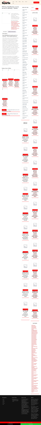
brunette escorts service (25, 25)
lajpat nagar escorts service (25, 72)
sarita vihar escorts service (25, 98)
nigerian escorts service (25, 85)
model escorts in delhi (25, 411)
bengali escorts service (25, 15)
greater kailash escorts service (25, 46)
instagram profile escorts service (25, 65)
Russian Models (23, 422)
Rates (23, 1)
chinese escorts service (25, 33)
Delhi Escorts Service (34, 357)
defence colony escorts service (25, 38)
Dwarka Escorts (34, 327)
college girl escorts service (25, 36)
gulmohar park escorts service (25, 51)
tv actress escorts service (25, 111)
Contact (26, 1)
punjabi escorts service (25, 93)
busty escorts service (24, 28)
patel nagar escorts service (25, 91)
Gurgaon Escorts (34, 335)
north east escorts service (25, 88)
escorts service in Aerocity (15, 21)
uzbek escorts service (24, 113)
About (16, 1)
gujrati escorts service (25, 49)
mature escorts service (25, 75)
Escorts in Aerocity (34, 363)
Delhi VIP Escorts (34, 359)
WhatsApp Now (36, 2)
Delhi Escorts (33, 325)
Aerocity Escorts (34, 326)
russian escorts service (25, 96)
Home (13, 1)
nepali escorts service (24, 83)
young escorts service (25, 118)
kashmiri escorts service (25, 70)
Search (33, 7)
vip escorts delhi (24, 413)
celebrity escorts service (25, 31)
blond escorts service (24, 23)
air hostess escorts (24, 399)
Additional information (11, 31)
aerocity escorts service (16, 26)
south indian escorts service (25, 107)
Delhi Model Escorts (34, 360)
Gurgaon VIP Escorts (35, 374)
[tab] (5, 32)
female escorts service (25, 43)
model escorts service (24, 80)
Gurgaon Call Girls (34, 339)
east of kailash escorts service (25, 41)
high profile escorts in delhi (25, 408)
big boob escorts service (25, 20)
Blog (13, 3)
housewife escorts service (25, 60)
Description (5, 31)
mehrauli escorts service (25, 78)
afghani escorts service (25, 10)
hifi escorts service (13, 27)
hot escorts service (25, 57)
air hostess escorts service (25, 13)
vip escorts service (25, 115)
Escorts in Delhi (29, 422)
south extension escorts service (25, 104)
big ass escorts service (25, 18)
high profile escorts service (25, 55)
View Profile (10, 79)
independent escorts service (25, 62)
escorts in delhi (24, 404)
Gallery (20, 1)
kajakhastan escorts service (15, 28)
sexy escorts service (25, 100)
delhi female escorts (25, 402)
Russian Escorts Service (35, 380)
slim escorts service (25, 102)
